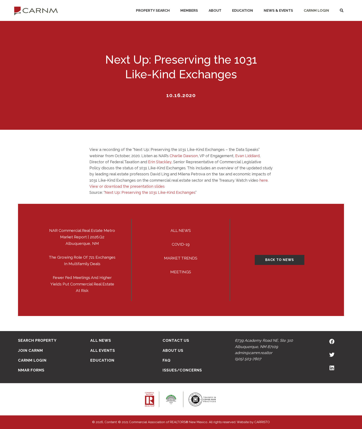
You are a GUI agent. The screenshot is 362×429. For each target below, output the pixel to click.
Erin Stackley (159, 162)
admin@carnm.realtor (253, 353)
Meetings (180, 272)
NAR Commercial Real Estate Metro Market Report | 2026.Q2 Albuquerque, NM (82, 237)
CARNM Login (316, 10)
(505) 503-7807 (248, 359)
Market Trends (180, 258)
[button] (341, 10)
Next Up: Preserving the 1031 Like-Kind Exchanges (150, 192)
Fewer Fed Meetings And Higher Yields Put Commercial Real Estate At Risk (82, 284)
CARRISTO (262, 422)
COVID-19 (181, 244)
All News (181, 230)
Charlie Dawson (184, 156)
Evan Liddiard (247, 156)
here (263, 180)
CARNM (36, 10)
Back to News (279, 260)
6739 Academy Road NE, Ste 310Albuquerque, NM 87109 (264, 343)
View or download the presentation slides (127, 186)
